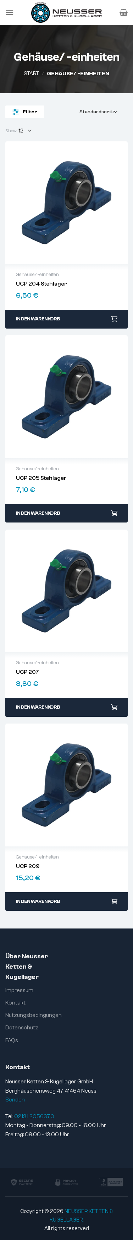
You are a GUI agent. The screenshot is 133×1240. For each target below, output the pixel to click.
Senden (15, 1099)
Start (31, 73)
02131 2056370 (34, 1116)
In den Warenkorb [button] (38, 319)
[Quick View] (67, 202)
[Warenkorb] (124, 12)
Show (11, 130)
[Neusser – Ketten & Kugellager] (66, 12)
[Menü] (9, 12)
